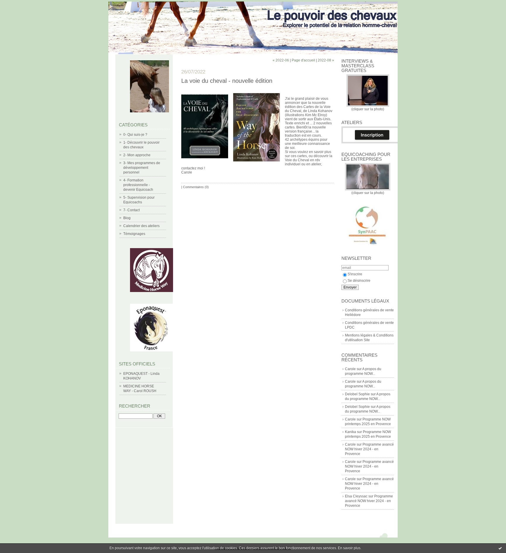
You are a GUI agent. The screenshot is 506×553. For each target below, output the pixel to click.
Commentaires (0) (196, 187)
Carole (350, 369)
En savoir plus (349, 548)
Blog (127, 218)
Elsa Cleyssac (356, 496)
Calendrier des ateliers (141, 226)
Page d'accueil (303, 60)
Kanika (350, 432)
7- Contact (131, 210)
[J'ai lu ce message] (500, 548)
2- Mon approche (137, 155)
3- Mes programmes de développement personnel (141, 167)
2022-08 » (326, 60)
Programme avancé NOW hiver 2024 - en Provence (369, 449)
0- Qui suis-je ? (135, 135)
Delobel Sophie (357, 394)
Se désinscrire (359, 281)
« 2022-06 (281, 60)
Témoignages (134, 234)
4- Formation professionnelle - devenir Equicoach (138, 185)
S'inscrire (355, 274)
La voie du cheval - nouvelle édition (226, 81)
